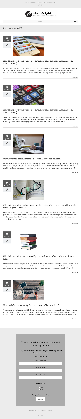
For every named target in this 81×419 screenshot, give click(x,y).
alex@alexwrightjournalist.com (47, 2)
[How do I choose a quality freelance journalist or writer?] (28, 290)
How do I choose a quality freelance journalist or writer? (31, 306)
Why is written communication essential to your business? (32, 159)
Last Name (40, 375)
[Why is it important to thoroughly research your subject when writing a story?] (28, 241)
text (41, 389)
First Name (40, 368)
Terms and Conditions (46, 410)
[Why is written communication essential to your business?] (28, 144)
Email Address (40, 361)
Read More (75, 77)
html (41, 387)
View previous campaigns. (40, 395)
